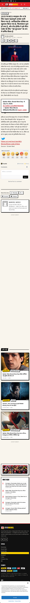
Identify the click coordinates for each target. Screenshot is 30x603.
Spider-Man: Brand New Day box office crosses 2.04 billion (15, 491)
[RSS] (15, 1)
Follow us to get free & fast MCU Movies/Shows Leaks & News (11, 143)
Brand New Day (15, 370)
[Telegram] (13, 40)
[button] (28, 583)
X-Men (2, 557)
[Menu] (2, 4)
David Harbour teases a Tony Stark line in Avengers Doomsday (16, 497)
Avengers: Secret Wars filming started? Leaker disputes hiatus (15, 509)
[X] (6, 40)
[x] (13, 1)
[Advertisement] (15, 280)
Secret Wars (4, 549)
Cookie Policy (11, 601)
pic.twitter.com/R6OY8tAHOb (13, 106)
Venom (13, 400)
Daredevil (3, 555)
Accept (15, 597)
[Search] (21, 4)
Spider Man (8, 12)
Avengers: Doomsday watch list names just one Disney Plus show (15, 503)
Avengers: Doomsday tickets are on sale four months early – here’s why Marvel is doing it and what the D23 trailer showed (16, 485)
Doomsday (3, 547)
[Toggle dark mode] (24, 4)
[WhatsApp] (2, 40)
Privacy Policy (18, 601)
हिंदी (11, 1)
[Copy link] (16, 40)
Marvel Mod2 (10, 36)
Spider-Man (4, 551)
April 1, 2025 (22, 110)
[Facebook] (9, 40)
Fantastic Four (4, 559)
